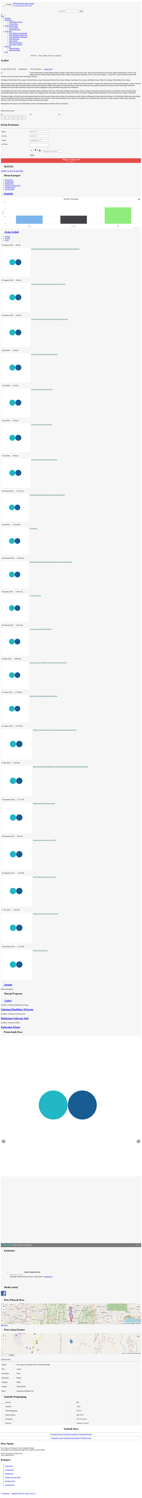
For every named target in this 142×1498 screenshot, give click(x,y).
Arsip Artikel (11, 232)
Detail (12, 1355)
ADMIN (4, 171)
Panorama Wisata (10, 1027)
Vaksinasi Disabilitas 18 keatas (17, 1009)
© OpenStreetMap (130, 1323)
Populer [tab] (7, 238)
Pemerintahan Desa (11, 26)
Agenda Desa (48, 69)
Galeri (7, 1000)
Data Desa (8, 31)
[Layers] (138, 1306)
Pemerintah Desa (14, 29)
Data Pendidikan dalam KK (18, 35)
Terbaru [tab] (7, 236)
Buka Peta (4, 1325)
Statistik (8, 193)
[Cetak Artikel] (20, 118)
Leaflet (123, 1323)
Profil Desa (8, 20)
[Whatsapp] (24, 118)
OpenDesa (5, 1493)
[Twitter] (7, 118)
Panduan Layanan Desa (13, 185)
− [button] (3, 1309)
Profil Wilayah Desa (15, 22)
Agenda (7, 984)
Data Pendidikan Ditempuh (18, 37)
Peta (6, 52)
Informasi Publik (14, 50)
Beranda (7, 18)
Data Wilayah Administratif (18, 33)
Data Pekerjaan (14, 39)
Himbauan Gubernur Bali (15, 1018)
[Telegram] (15, 118)
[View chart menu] (139, 199)
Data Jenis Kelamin (15, 43)
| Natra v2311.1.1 (30, 1493)
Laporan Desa (9, 189)
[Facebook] (3, 118)
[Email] (11, 118)
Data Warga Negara (15, 44)
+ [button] (3, 1306)
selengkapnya (48, 1260)
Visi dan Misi (13, 28)
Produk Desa (9, 184)
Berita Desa (9, 180)
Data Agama (13, 41)
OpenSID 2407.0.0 (17, 1493)
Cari (81, 11)
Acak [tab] (7, 240)
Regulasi (8, 46)
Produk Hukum (14, 48)
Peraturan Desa (10, 187)
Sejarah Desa (13, 24)
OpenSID (138, 1323)
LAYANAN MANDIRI (15, 171)
